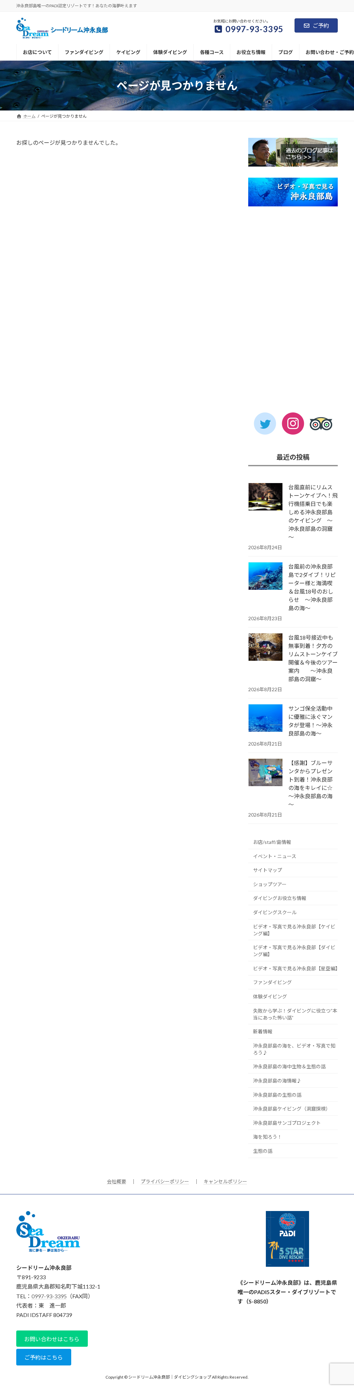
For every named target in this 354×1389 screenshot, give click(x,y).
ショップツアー (270, 884)
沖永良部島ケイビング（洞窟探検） (291, 1109)
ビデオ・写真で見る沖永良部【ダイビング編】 (294, 950)
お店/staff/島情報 (272, 842)
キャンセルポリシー (225, 1181)
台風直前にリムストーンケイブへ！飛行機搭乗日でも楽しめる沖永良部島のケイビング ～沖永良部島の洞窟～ (313, 512)
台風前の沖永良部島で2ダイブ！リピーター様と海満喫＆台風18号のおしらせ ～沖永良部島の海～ (312, 587)
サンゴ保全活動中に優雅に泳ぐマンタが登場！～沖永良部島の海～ (310, 721)
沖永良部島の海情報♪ (277, 1081)
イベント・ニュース (274, 856)
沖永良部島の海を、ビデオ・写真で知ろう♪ (294, 1049)
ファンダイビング (272, 982)
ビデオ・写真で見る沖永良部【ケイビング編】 (294, 930)
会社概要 (116, 1181)
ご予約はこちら (43, 1357)
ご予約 (321, 25)
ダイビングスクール (275, 912)
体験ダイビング (270, 996)
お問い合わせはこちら (52, 1338)
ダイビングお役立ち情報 (279, 898)
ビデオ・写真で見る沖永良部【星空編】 (295, 968)
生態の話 (262, 1151)
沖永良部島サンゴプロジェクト (287, 1123)
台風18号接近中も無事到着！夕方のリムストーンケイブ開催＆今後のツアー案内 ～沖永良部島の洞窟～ (313, 658)
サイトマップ (267, 870)
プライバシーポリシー (165, 1181)
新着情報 (262, 1031)
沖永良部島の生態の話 (277, 1095)
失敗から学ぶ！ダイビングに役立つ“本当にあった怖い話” (295, 1014)
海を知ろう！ (267, 1137)
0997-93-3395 (49, 1295)
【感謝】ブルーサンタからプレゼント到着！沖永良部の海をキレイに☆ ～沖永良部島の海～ (313, 783)
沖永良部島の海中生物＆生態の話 (289, 1066)
